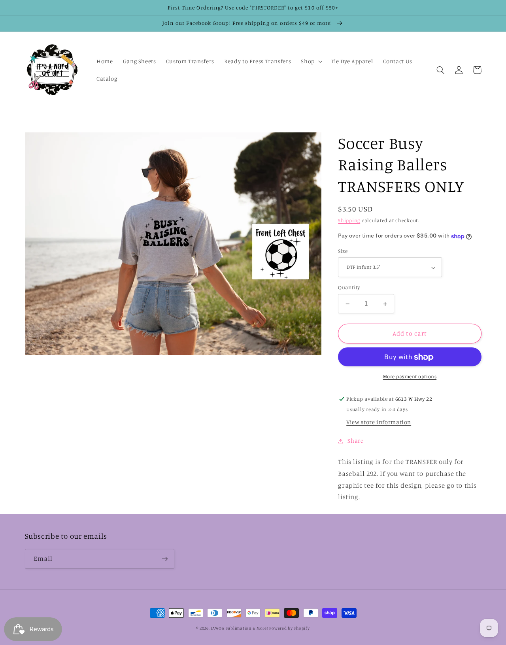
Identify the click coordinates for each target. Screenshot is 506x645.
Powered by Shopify (289, 628)
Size (342, 251)
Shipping (349, 221)
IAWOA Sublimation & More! (239, 628)
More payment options (410, 377)
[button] (311, 61)
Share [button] (355, 441)
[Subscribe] (164, 558)
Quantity (349, 288)
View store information (378, 422)
